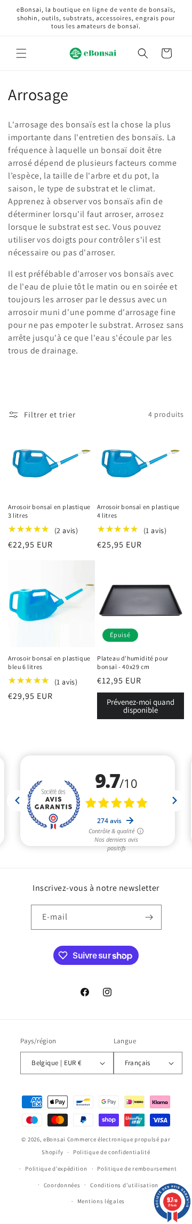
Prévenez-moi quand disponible (140, 706)
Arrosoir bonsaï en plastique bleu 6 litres (49, 662)
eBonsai (54, 1139)
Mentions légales (101, 1201)
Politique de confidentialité (111, 1152)
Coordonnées (62, 1185)
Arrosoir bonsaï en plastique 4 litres (138, 511)
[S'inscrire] (149, 917)
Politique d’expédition (56, 1168)
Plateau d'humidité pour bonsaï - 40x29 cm (133, 662)
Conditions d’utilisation (124, 1185)
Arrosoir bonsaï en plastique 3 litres (49, 511)
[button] (21, 53)
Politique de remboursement (137, 1168)
